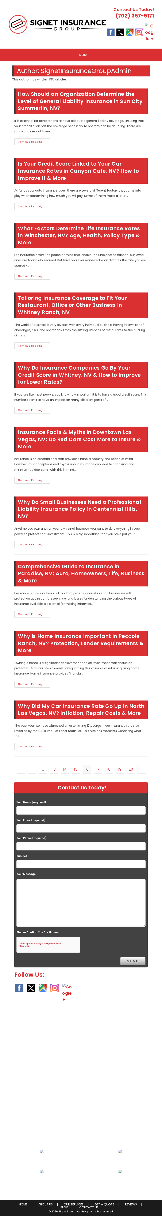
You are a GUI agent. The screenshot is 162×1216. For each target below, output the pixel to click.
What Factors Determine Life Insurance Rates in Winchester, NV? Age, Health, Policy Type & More (79, 235)
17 (98, 769)
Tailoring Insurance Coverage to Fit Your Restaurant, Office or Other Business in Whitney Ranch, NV (72, 305)
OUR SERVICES (74, 1204)
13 (54, 769)
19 (120, 769)
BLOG (64, 1207)
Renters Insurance (120, 1182)
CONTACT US (89, 1207)
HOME (23, 1204)
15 (76, 769)
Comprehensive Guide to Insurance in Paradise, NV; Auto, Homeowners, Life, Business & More (81, 573)
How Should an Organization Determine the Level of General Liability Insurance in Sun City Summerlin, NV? (80, 101)
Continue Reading (34, 142)
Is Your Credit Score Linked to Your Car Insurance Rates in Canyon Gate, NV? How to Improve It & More (78, 170)
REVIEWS (131, 1204)
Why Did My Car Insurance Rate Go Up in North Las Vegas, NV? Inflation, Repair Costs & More (81, 710)
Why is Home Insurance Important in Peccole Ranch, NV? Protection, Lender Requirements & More (80, 643)
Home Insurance (41, 1161)
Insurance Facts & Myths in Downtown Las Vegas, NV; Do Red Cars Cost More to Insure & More (79, 439)
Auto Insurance (41, 1182)
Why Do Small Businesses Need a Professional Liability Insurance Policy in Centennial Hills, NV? (79, 509)
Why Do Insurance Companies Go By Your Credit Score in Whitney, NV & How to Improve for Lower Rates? (79, 374)
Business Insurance (120, 1161)
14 (65, 769)
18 (109, 769)
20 (130, 769)
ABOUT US (45, 1204)
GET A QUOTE (104, 1204)
